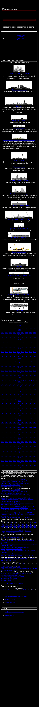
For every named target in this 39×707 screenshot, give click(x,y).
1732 (6, 390)
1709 (34, 375)
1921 (2, 563)
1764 (14, 404)
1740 (19, 391)
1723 (10, 385)
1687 (26, 366)
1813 (10, 427)
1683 (10, 366)
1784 (14, 413)
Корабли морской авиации (19, 237)
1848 (30, 442)
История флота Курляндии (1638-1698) (13, 481)
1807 (26, 423)
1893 (10, 465)
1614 (14, 333)
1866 (22, 451)
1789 (34, 413)
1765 (18, 404)
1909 (2, 529)
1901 (6, 527)
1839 (34, 437)
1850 (19, 443)
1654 (14, 352)
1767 (26, 404)
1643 (10, 347)
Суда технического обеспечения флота (19, 205)
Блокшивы (19, 266)
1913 (18, 529)
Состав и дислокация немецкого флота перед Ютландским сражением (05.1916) (15, 548)
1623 (10, 337)
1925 (18, 563)
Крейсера (19, 106)
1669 (34, 356)
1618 (30, 333)
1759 (34, 399)
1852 (6, 446)
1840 (19, 439)
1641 (2, 347)
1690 (19, 367)
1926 (22, 563)
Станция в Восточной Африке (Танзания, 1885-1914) (17, 517)
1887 (26, 461)
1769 (34, 404)
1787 (26, 413)
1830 (19, 434)
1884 (14, 461)
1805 (18, 423)
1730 (19, 386)
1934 (14, 567)
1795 (18, 418)
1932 (6, 567)
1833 (10, 437)
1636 (22, 342)
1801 (2, 423)
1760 (19, 401)
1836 (22, 437)
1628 (30, 337)
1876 (22, 456)
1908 (34, 527)
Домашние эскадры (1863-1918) (11, 490)
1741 (2, 394)
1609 (34, 328)
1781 (2, 413)
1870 (19, 453)
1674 (14, 361)
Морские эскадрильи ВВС (9, 578)
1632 (6, 342)
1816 (22, 427)
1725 (18, 385)
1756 (22, 399)
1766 (22, 404)
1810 (19, 424)
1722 (6, 385)
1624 (14, 337)
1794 (14, 418)
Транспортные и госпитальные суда (19, 219)
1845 (18, 442)
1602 (6, 328)
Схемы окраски (9, 615)
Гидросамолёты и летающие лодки (19, 294)
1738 (30, 390)
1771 (2, 408)
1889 (34, 461)
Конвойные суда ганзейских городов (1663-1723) (16, 483)
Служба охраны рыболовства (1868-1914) (14, 491)
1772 (6, 408)
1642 (6, 347)
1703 (10, 375)
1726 (22, 385)
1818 (30, 427)
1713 (10, 380)
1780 (19, 410)
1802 (6, 423)
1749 (34, 394)
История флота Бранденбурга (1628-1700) (14, 480)
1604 (14, 328)
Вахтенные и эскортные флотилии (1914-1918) (15, 495)
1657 (26, 352)
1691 (2, 371)
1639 (34, 342)
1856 (22, 446)
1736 (22, 390)
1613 (10, 333)
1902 (10, 527)
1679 (34, 361)
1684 (14, 366)
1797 (26, 418)
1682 (6, 366)
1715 (18, 380)
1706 (22, 375)
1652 (6, 352)
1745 (18, 394)
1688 (30, 366)
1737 (26, 390)
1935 (18, 567)
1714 (14, 380)
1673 (10, 361)
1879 (34, 456)
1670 (19, 358)
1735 (18, 390)
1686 (22, 366)
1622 (6, 337)
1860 (19, 448)
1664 (14, 356)
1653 (10, 352)
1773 (10, 408)
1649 (34, 347)
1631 (2, 342)
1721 (2, 385)
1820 (19, 429)
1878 (30, 456)
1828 (30, 432)
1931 (2, 567)
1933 (10, 567)
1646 (22, 347)
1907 (30, 527)
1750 (19, 396)
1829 (34, 432)
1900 (19, 467)
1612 (6, 333)
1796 (22, 418)
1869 (34, 451)
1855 (18, 446)
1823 (10, 432)
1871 (2, 456)
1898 (30, 465)
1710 (19, 377)
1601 (2, 328)
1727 (26, 385)
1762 (6, 404)
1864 (14, 451)
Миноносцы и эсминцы (19, 120)
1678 (30, 361)
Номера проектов (10, 599)
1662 (6, 356)
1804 (14, 423)
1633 (10, 342)
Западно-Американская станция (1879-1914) (14, 508)
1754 (14, 399)
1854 (14, 446)
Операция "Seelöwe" (7, 580)
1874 (14, 456)
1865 (18, 451)
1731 (2, 390)
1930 (2, 565)
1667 (26, 356)
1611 (2, 333)
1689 (34, 366)
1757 (26, 399)
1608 (30, 328)
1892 (6, 465)
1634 (14, 342)
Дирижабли (19, 310)
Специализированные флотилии (11, 575)
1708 (30, 375)
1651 (2, 352)
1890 (19, 462)
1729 (34, 385)
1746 (22, 394)
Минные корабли (19, 160)
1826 (22, 432)
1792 (6, 418)
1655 (18, 352)
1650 (19, 349)
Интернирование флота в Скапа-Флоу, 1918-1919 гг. (17, 555)
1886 (22, 461)
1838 (30, 437)
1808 (30, 423)
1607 (26, 328)
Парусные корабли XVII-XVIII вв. (19, 73)
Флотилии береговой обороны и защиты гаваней (16, 573)
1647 (26, 347)
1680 (19, 363)
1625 (18, 337)
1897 (26, 465)
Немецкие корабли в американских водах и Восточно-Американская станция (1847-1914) (18, 500)
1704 (14, 375)
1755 (18, 399)
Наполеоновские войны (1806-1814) (12, 486)
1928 (30, 563)
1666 (22, 356)
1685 (18, 366)
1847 (26, 442)
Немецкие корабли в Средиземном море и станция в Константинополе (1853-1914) (17, 503)
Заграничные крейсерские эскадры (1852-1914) (15, 498)
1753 (10, 399)
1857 (26, 446)
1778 (30, 408)
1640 (19, 344)
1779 (34, 408)
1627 (26, 337)
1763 (10, 404)
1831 (2, 437)
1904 (18, 527)
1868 (30, 451)
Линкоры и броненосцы (19, 90)
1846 (22, 442)
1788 (30, 413)
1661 (2, 356)
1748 (30, 394)
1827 (26, 432)
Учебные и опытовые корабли (19, 180)
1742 (6, 394)
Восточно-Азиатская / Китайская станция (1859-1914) (17, 506)
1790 (19, 415)
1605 (18, 328)
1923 (10, 563)
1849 (34, 442)
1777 (26, 408)
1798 (30, 418)
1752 (6, 399)
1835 (18, 437)
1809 (34, 423)
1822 (6, 432)
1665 (18, 356)
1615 (18, 333)
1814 (14, 427)
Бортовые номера (10, 602)
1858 (30, 446)
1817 (26, 427)
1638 (30, 342)
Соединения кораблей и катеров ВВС (12, 577)
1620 (19, 334)
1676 (22, 361)
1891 (2, 465)
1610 (19, 330)
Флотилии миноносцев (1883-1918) (12, 493)
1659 (34, 352)
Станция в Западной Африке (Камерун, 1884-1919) (17, 513)
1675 (18, 361)
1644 (14, 347)
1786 (22, 413)
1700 (19, 372)
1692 (6, 371)
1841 (2, 442)
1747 (26, 394)
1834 (14, 437)
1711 (2, 380)
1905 (22, 527)
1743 (10, 394)
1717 (26, 380)
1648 (30, 347)
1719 (34, 380)
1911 (10, 529)
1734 (14, 390)
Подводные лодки (19, 128)
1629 (34, 337)
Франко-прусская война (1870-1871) (12, 537)
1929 (34, 563)
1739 (34, 390)
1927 (26, 563)
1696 (22, 371)
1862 (6, 451)
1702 (6, 375)
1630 (19, 339)
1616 (22, 333)
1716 (22, 380)
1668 (30, 356)
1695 (18, 371)
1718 (30, 380)
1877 (26, 456)
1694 (14, 371)
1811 (2, 427)
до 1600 (19, 325)
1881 (2, 461)
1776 (22, 408)
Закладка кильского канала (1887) (12, 531)
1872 (6, 456)
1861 (2, 451)
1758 (30, 399)
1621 (2, 337)
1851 (2, 446)
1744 (14, 394)
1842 (6, 442)
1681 (2, 366)
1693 (10, 371)
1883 (10, 461)
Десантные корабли (19, 167)
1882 (6, 461)
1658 (30, 352)
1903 (14, 527)
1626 (22, 337)
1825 (18, 432)
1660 (19, 353)
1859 (34, 446)
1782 (6, 413)
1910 (6, 529)
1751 (2, 399)
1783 (10, 413)
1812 (6, 427)
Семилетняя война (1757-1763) (10, 485)
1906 (26, 527)
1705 (18, 375)
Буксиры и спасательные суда (19, 228)
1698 (30, 371)
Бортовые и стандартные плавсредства (19, 275)
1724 (14, 385)
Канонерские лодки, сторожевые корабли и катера (19, 140)
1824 (14, 432)
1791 (2, 418)
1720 (19, 382)
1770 (19, 405)
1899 (34, 465)
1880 (19, 458)
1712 (6, 380)
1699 (34, 371)
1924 (14, 563)
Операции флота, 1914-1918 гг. (10, 554)
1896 (22, 465)
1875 (18, 456)
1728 (30, 385)
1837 (26, 437)
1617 (26, 333)
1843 (10, 442)
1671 (2, 361)
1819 (34, 427)
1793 (10, 418)
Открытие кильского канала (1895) (16, 531)
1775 (18, 408)
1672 (6, 361)
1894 (14, 465)
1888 (30, 461)
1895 (18, 465)
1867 (26, 451)
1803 (10, 423)
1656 (22, 352)
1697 (26, 371)
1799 (34, 418)
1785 (18, 413)
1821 (2, 432)
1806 (22, 423)
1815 (18, 427)
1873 (10, 456)
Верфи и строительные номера (14, 612)
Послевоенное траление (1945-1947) (12, 583)
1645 (18, 347)
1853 (10, 446)
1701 (2, 375)
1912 (14, 529)
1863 (10, 451)
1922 (6, 563)
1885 (18, 461)
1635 (18, 342)
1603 (10, 328)
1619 (34, 333)
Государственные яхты (19, 252)
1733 (10, 390)
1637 (26, 342)
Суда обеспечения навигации (19, 194)
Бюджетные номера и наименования (16, 596)
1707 (26, 375)
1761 (2, 404)
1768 (30, 404)
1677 (26, 361)
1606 (22, 328)
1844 (14, 442)
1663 (10, 356)
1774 (14, 408)
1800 (19, 420)
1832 (6, 437)
